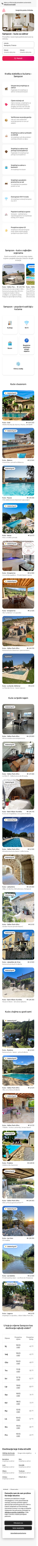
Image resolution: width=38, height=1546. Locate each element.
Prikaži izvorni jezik (10, 4)
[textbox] (10, 52)
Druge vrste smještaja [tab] (25, 1453)
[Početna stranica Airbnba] (3, 10)
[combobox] (18, 45)
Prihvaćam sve (18, 1523)
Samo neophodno (18, 1528)
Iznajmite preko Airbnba (24, 10)
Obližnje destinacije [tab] (8, 1453)
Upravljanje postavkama (18, 1533)
